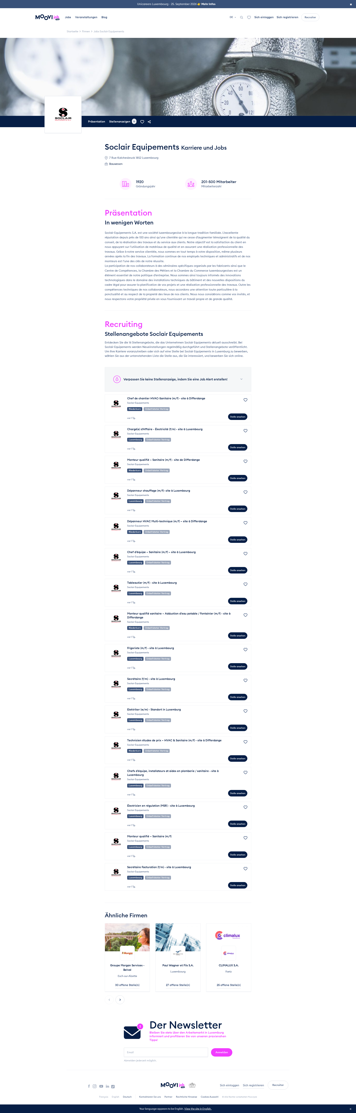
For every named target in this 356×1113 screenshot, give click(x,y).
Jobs (68, 17)
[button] (120, 999)
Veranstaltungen (86, 17)
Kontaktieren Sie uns (150, 1096)
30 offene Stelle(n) (127, 985)
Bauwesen (116, 164)
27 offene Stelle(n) (178, 985)
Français (103, 1096)
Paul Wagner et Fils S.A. (178, 965)
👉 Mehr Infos (206, 4)
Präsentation (96, 121)
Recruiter (310, 17)
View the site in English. (198, 1108)
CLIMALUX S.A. (229, 965)
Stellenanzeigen (122, 121)
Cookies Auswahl (209, 1096)
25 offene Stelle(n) (229, 985)
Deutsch (127, 1096)
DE (232, 17)
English (115, 1096)
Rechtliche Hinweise (186, 1096)
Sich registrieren (287, 17)
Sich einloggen (264, 17)
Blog (104, 17)
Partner (168, 1096)
